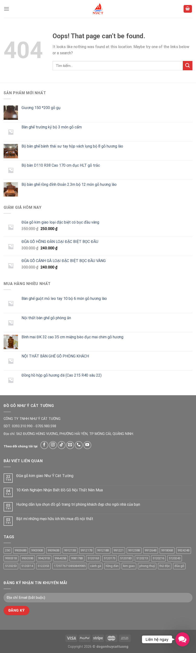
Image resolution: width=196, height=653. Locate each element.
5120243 (174, 558)
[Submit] (187, 65)
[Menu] (6, 9)
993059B (27, 558)
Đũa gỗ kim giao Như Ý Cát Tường (44, 475)
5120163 (93, 558)
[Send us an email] (70, 445)
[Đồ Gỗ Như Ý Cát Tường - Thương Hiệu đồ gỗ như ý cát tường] (98, 9)
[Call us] (79, 445)
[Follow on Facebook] (44, 445)
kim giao (129, 566)
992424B (184, 550)
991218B (103, 550)
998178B (77, 558)
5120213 (142, 558)
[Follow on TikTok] (61, 445)
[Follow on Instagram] (53, 445)
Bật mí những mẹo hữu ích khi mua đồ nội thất (54, 518)
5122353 (43, 566)
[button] (182, 639)
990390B (37, 550)
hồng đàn (112, 566)
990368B (21, 550)
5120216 (158, 558)
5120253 (11, 566)
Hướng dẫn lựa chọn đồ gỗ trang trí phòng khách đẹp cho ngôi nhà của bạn (78, 504)
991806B (167, 550)
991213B (70, 550)
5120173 (109, 558)
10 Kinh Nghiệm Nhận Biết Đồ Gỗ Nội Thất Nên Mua (59, 490)
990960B (54, 550)
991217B (87, 550)
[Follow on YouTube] (87, 445)
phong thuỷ (147, 566)
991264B (151, 550)
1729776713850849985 (70, 566)
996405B (60, 558)
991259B (134, 550)
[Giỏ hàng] (188, 9)
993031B (11, 558)
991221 (119, 550)
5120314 (27, 566)
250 (7, 550)
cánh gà (95, 566)
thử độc (164, 566)
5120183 (126, 558)
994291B (44, 558)
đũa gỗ (179, 566)
